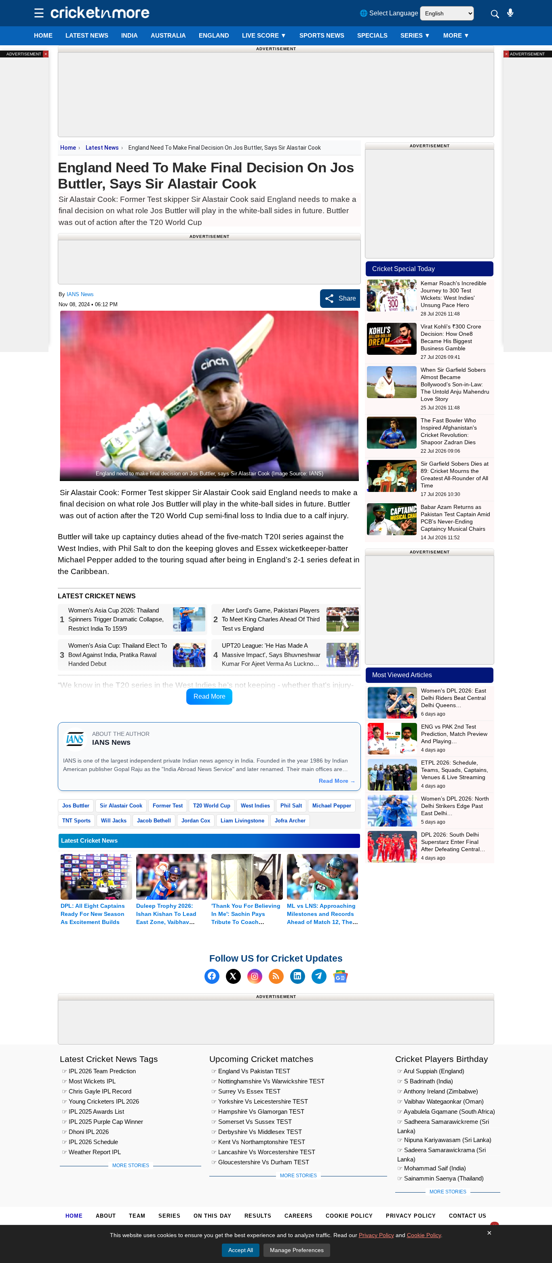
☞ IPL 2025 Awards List (93, 1111)
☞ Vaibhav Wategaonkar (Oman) (440, 1101)
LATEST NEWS (86, 35)
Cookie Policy (349, 1216)
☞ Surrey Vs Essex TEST (245, 1091)
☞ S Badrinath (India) (425, 1081)
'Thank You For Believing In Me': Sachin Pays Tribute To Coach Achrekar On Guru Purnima (245, 922)
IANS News (80, 294)
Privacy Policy (411, 1216)
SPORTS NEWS (321, 35)
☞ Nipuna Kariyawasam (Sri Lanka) (444, 1139)
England (214, 35)
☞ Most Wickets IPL (89, 1081)
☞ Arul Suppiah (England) (430, 1071)
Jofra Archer (290, 821)
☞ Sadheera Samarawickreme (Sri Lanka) (443, 1122)
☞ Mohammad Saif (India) (431, 1168)
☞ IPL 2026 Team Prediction (99, 1071)
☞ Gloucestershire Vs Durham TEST (260, 1162)
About (106, 1216)
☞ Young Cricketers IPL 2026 (100, 1101)
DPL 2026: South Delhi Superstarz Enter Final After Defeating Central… (453, 841)
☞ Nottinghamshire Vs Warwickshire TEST (267, 1081)
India (129, 35)
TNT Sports (76, 821)
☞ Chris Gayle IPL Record (96, 1091)
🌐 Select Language (389, 13)
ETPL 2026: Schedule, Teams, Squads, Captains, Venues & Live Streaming (454, 769)
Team (137, 1216)
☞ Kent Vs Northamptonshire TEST (258, 1141)
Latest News (102, 147)
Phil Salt (291, 806)
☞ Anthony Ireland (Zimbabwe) (437, 1091)
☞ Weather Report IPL (91, 1152)
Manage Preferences (297, 1250)
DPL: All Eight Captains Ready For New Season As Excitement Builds (93, 914)
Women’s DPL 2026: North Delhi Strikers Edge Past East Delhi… (455, 805)
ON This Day (213, 1216)
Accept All (240, 1250)
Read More (209, 696)
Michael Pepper (331, 806)
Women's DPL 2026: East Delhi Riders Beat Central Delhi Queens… (453, 697)
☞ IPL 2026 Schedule (90, 1141)
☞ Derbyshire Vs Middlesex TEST (256, 1131)
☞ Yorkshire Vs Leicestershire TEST (259, 1101)
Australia (168, 35)
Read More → (337, 781)
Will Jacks (113, 821)
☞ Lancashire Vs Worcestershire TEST (263, 1152)
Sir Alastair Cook (121, 806)
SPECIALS (372, 35)
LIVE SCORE (264, 35)
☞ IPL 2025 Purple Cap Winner (102, 1121)
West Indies (255, 806)
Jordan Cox (195, 821)
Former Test (168, 806)
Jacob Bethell (154, 821)
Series (415, 35)
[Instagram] (254, 976)
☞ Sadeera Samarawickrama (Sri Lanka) (441, 1151)
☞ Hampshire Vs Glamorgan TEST (257, 1111)
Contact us (468, 1216)
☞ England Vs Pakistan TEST (250, 1071)
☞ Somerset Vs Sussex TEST (251, 1121)
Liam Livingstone (242, 821)
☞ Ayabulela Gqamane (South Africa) (446, 1111)
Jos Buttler (75, 806)
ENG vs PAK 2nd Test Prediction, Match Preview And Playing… (454, 733)
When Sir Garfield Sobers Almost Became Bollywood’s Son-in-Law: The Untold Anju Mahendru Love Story (455, 384)
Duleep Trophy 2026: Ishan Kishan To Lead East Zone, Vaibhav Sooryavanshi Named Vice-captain (166, 922)
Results (258, 1216)
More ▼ (456, 35)
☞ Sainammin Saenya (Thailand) (440, 1178)
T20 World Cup (211, 806)
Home (43, 35)
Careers (298, 1216)
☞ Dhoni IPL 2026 (85, 1131)
